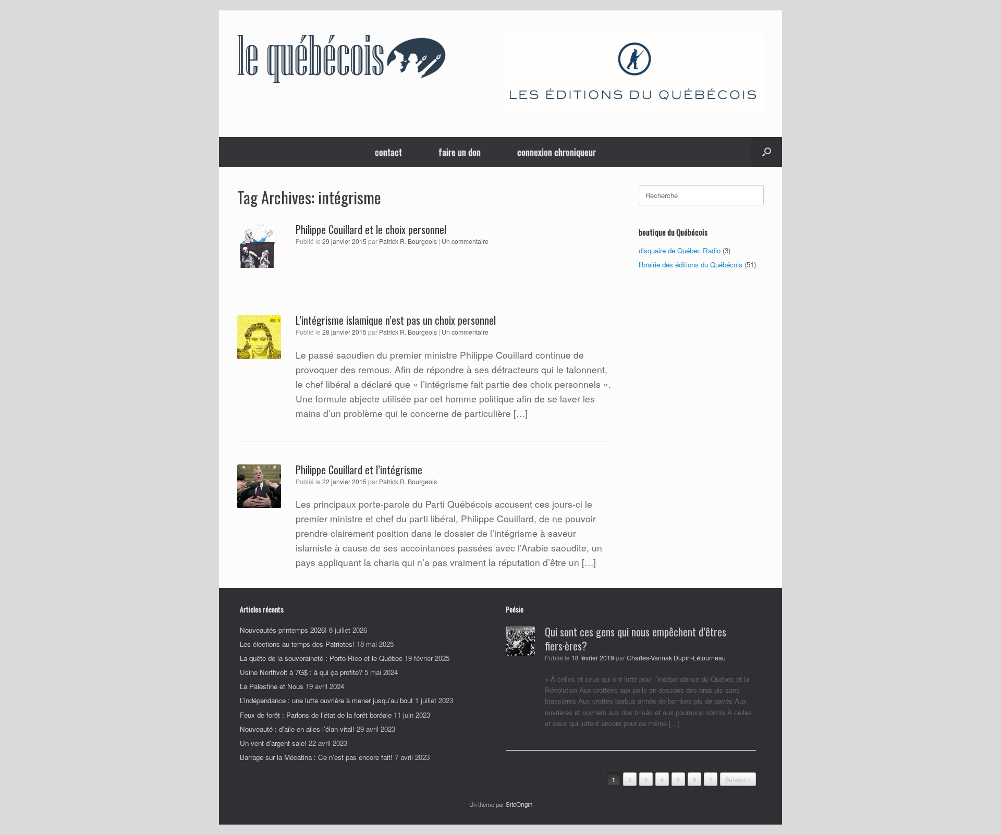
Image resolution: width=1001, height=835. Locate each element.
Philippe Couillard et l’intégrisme (359, 469)
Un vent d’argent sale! (273, 743)
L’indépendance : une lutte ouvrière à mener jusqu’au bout (326, 700)
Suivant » (738, 779)
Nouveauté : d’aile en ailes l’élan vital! (297, 729)
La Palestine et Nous (271, 686)
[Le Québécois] (341, 61)
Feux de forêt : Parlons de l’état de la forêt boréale (316, 715)
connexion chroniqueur (556, 151)
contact (388, 151)
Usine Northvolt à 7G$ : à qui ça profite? (301, 672)
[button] (766, 152)
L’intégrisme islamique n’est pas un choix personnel (396, 320)
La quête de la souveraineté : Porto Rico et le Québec (321, 658)
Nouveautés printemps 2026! (283, 630)
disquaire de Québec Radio (680, 250)
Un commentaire (465, 241)
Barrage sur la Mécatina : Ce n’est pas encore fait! (316, 757)
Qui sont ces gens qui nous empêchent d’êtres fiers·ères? (635, 639)
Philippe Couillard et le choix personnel (371, 229)
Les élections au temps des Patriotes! (297, 644)
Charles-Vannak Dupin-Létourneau (676, 657)
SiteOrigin (519, 804)
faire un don (459, 151)
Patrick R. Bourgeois (408, 241)
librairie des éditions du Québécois (690, 264)
